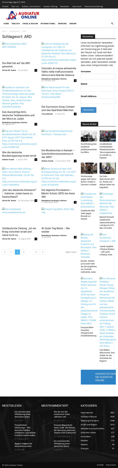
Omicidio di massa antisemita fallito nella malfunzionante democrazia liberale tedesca (58, 72)
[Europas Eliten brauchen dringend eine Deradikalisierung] (89, 301)
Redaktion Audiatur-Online (54, 79)
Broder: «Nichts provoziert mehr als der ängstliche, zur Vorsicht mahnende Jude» (89, 266)
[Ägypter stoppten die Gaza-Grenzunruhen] (7, 446)
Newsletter (64, 6)
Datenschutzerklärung (94, 6)
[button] (112, 23)
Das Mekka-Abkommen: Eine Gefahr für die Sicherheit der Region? (107, 355)
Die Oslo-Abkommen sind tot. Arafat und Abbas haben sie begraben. (107, 181)
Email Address (88, 96)
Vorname (86, 71)
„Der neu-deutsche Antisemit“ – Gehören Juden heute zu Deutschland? (19, 193)
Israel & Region (30, 23)
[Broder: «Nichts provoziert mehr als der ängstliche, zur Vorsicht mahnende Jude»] (89, 246)
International (48, 23)
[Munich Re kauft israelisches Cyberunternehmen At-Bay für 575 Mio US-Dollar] (108, 203)
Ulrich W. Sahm (9, 70)
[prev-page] (4, 252)
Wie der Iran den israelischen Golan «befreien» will (62, 414)
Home (6, 23)
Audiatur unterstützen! (31, 6)
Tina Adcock (47, 114)
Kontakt (5, 6)
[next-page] (42, 252)
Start (4, 31)
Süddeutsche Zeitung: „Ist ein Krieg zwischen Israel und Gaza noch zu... (19, 232)
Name (84, 83)
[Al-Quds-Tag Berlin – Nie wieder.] (59, 216)
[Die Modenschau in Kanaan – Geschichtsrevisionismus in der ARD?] (59, 138)
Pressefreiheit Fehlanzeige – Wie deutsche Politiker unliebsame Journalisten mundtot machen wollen (25, 430)
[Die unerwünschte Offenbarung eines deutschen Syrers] (7, 414)
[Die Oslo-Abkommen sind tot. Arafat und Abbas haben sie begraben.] (108, 168)
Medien (73, 23)
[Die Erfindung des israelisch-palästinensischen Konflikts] (89, 136)
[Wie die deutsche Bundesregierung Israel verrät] (19, 139)
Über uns (15, 6)
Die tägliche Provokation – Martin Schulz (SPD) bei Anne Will (58, 193)
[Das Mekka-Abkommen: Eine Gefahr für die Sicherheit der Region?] (108, 312)
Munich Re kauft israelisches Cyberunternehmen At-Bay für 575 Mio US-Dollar (107, 222)
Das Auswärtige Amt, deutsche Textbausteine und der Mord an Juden (18, 115)
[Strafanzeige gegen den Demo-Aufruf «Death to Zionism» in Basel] (89, 168)
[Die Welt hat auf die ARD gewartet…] (19, 50)
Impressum (77, 6)
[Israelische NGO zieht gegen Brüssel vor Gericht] (89, 200)
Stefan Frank (8, 159)
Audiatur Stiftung (50, 6)
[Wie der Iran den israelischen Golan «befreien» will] (46, 414)
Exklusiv (16, 23)
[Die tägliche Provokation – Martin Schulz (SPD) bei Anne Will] (59, 176)
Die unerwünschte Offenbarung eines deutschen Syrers (22, 414)
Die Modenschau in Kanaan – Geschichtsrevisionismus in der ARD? (58, 154)
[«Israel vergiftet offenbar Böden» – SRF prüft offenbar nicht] (108, 238)
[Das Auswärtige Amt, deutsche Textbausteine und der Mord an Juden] (19, 97)
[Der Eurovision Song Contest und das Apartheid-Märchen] (59, 94)
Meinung (62, 23)
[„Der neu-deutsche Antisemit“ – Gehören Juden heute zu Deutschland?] (19, 176)
